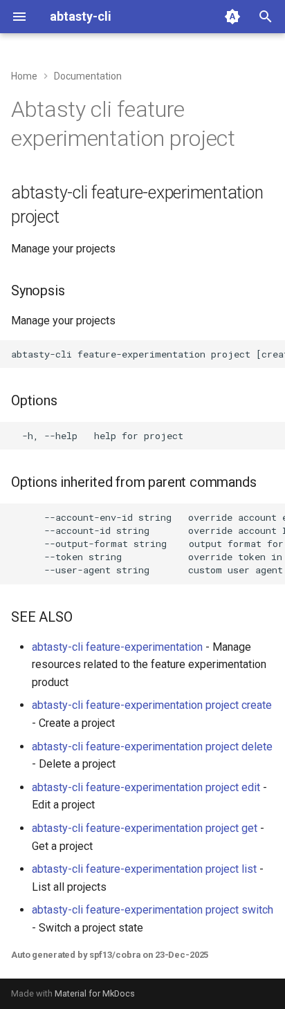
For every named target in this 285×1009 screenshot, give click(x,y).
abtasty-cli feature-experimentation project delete (152, 746)
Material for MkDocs (95, 993)
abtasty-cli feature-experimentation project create (152, 705)
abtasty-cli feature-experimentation (117, 647)
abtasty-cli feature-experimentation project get (144, 828)
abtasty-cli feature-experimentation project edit (146, 787)
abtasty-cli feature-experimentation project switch (152, 909)
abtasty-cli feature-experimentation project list (144, 869)
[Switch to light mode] (232, 16)
